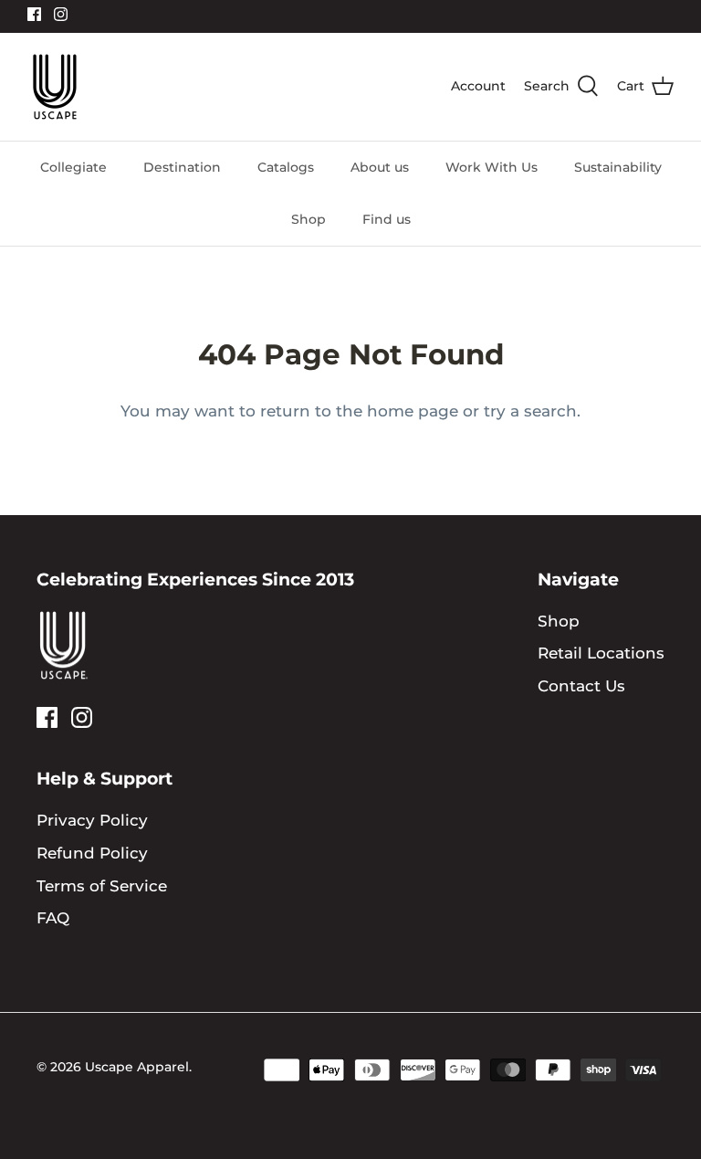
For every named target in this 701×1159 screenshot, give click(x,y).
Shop (308, 219)
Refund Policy (92, 853)
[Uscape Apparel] (54, 86)
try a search (530, 411)
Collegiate (73, 167)
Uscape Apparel (137, 1067)
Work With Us (491, 167)
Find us (386, 219)
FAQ (53, 918)
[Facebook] (34, 14)
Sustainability (618, 167)
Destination (182, 167)
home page (412, 411)
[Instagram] (61, 14)
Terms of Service (102, 886)
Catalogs (285, 167)
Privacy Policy (92, 820)
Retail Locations (601, 653)
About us (379, 167)
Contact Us (581, 686)
